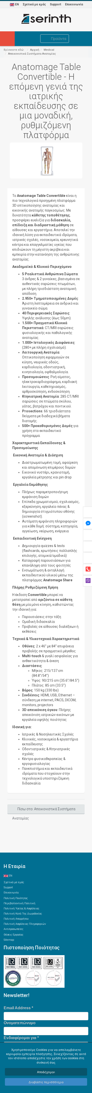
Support (55, 4)
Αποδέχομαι (46, 1072)
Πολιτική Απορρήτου (16, 918)
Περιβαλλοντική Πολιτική (19, 903)
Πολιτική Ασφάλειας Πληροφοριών (25, 924)
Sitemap (9, 939)
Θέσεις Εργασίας (13, 934)
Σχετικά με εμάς (34, 4)
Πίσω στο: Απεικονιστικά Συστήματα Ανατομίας (43, 810)
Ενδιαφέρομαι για (21, 1038)
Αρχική (34, 49)
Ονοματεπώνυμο (20, 1023)
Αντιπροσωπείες (13, 929)
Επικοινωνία (74, 4)
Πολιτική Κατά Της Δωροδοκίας (23, 913)
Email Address (18, 1008)
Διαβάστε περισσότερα (46, 1082)
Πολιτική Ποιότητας (16, 898)
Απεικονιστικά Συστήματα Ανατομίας (32, 53)
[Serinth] (46, 19)
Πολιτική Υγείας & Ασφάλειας (21, 908)
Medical (49, 49)
